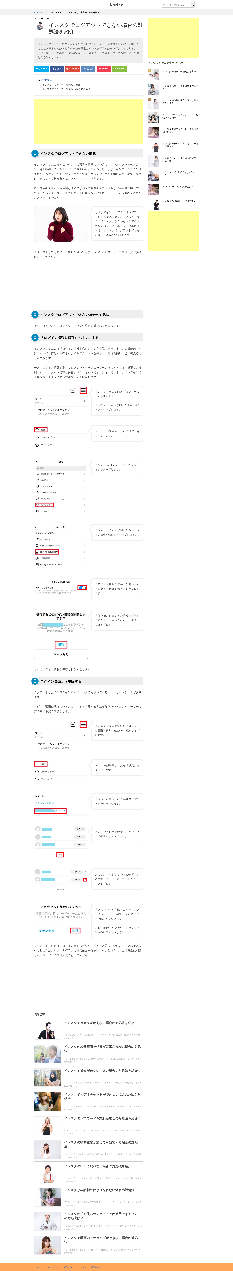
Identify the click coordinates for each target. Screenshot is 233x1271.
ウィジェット (52, 1267)
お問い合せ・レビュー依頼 (74, 1267)
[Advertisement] (88, 121)
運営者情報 (96, 1267)
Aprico (116, 5)
